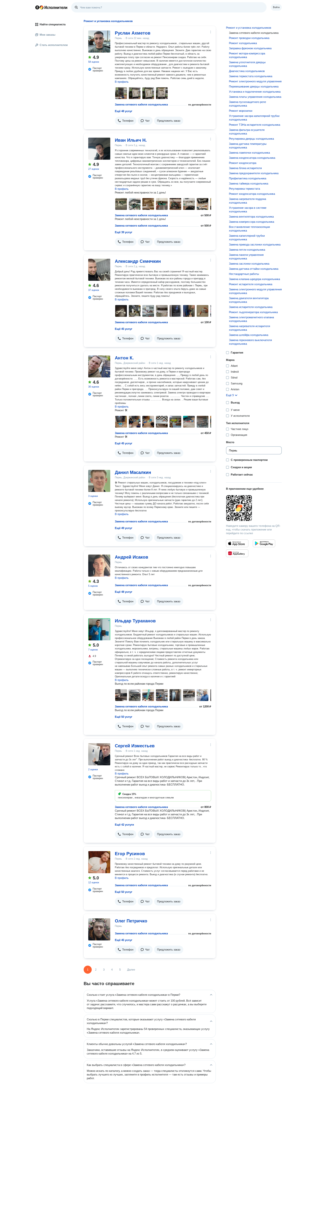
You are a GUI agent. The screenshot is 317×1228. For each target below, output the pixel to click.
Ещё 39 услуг (123, 232)
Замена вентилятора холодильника (251, 216)
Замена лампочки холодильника (249, 152)
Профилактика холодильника (247, 178)
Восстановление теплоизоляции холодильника (249, 228)
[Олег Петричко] (99, 929)
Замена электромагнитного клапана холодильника (251, 319)
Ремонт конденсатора (242, 162)
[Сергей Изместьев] (99, 754)
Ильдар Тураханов (135, 620)
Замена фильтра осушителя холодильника (247, 131)
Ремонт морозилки (240, 110)
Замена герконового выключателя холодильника (250, 341)
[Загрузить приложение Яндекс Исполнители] (254, 508)
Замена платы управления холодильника (255, 96)
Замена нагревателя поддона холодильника (247, 200)
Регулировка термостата (244, 188)
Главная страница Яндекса (37, 7)
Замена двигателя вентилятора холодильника (249, 300)
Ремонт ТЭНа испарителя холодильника (254, 124)
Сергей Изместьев (135, 745)
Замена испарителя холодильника (250, 307)
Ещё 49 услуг (123, 528)
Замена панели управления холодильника (246, 256)
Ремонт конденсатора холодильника (252, 193)
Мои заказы (47, 34)
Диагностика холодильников (247, 71)
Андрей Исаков (131, 557)
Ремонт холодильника (243, 43)
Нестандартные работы (244, 273)
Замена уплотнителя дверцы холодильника (247, 64)
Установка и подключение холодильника (254, 91)
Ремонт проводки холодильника (249, 38)
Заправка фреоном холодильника (250, 48)
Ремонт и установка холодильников (248, 27)
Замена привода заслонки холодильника (254, 244)
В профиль (122, 81)
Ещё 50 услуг (123, 716)
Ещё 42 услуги (124, 824)
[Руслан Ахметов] (99, 42)
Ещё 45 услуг (123, 328)
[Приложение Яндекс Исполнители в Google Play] (264, 543)
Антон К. (124, 357)
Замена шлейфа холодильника (248, 334)
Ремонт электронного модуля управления (255, 81)
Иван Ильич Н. (131, 140)
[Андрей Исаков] (99, 566)
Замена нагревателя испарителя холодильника (249, 328)
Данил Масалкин (133, 472)
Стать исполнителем (54, 44)
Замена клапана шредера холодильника (254, 279)
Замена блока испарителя (245, 168)
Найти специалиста (52, 24)
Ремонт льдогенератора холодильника (253, 312)
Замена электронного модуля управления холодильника (255, 291)
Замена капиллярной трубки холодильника (247, 237)
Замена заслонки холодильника (249, 263)
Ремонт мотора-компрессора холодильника (247, 55)
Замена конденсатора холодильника (252, 157)
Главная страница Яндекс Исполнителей (51, 7)
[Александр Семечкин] (99, 270)
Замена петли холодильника (247, 249)
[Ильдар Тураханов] (99, 629)
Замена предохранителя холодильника (253, 173)
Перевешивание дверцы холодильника (253, 86)
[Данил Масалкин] (99, 481)
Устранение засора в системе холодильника (247, 209)
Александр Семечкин (138, 261)
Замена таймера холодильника (248, 183)
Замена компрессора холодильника (251, 221)
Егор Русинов (130, 853)
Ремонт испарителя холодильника (250, 284)
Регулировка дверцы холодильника (251, 138)
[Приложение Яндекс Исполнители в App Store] (237, 543)
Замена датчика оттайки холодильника (253, 268)
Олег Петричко (131, 920)
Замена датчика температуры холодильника (248, 145)
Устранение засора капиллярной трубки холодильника (254, 117)
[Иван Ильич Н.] (99, 149)
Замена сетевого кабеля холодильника (141, 104)
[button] (125, 121)
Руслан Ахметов (132, 33)
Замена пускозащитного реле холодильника (247, 103)
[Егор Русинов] (99, 862)
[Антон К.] (99, 366)
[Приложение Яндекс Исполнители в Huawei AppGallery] (237, 553)
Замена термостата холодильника (250, 76)
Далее (131, 969)
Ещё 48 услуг (123, 111)
